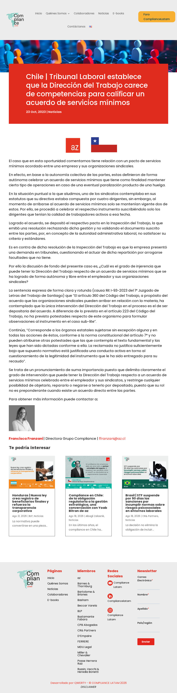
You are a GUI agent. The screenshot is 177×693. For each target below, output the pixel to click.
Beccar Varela (87, 606)
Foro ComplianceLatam (156, 16)
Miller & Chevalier (83, 654)
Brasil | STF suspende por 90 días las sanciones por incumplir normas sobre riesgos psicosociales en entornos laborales (145, 503)
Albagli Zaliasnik (95, 516)
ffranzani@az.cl (111, 438)
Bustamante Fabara (85, 618)
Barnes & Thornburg (84, 585)
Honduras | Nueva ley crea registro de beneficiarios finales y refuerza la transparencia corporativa (30, 503)
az (79, 578)
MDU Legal (84, 647)
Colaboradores (84, 13)
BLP (31, 516)
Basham (82, 600)
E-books (118, 13)
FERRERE (83, 641)
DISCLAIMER (88, 687)
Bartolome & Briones (86, 593)
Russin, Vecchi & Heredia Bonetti (88, 671)
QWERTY (80, 683)
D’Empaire (84, 636)
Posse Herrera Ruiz (87, 663)
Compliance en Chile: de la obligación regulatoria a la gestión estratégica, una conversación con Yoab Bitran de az (88, 503)
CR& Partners (150, 516)
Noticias (103, 13)
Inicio (38, 13)
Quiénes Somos (56, 13)
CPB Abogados (87, 625)
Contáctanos (76, 26)
